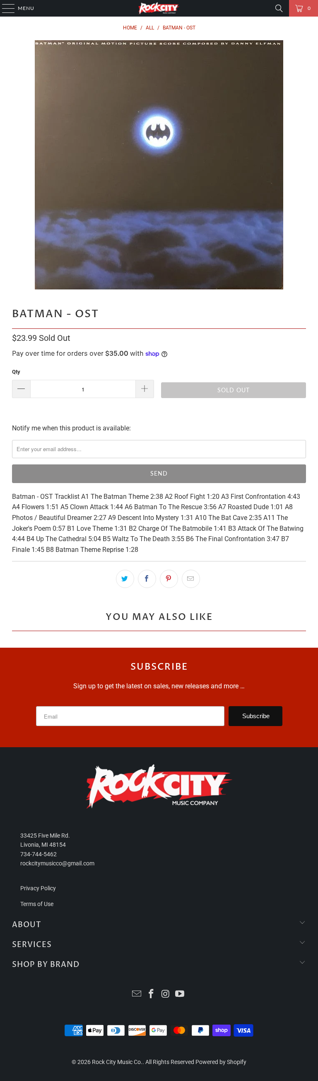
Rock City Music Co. (117, 1062)
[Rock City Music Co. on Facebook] (151, 994)
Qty (16, 372)
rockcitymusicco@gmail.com (57, 863)
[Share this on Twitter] (125, 579)
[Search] (279, 8)
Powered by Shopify (220, 1062)
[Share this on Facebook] (147, 579)
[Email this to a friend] (191, 579)
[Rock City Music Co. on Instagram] (166, 994)
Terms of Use (36, 904)
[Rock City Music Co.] (159, 8)
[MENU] (4, 8)
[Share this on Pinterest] (169, 579)
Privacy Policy (38, 888)
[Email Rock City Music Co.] (137, 994)
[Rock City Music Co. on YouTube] (180, 994)
